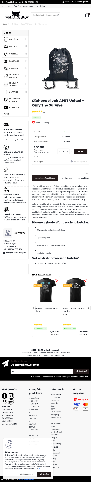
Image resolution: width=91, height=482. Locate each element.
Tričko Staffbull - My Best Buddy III (74, 309)
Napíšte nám (28, 6)
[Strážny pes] (74, 161)
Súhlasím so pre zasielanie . (61, 377)
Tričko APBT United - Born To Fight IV (46, 309)
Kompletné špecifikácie (45, 178)
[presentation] (33, 308)
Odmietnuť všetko (26, 474)
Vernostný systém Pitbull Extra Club (56, 432)
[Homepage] (2, 6)
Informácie (17, 6)
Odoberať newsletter (25, 365)
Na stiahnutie (66, 178)
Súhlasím (44, 474)
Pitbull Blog (40, 6)
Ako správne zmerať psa (55, 465)
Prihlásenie (69, 2)
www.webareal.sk (26, 479)
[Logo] (17, 15)
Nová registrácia (83, 2)
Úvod (5, 24)
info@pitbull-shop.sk (13, 2)
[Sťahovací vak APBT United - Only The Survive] (60, 63)
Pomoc (8, 6)
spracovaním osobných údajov (55, 377)
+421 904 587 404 (31, 2)
